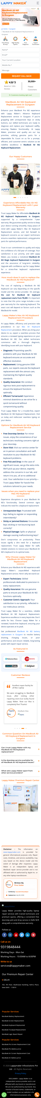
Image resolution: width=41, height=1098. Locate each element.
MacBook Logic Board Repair (12, 1034)
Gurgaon (12, 29)
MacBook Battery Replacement (13, 1016)
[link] (18, 966)
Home (5, 29)
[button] (15, 197)
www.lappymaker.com (11, 852)
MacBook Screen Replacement (13, 1021)
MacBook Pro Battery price (11, 1049)
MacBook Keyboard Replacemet (13, 1025)
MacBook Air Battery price (11, 1058)
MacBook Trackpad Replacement (14, 1030)
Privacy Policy (20, 1073)
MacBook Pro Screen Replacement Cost (16, 1044)
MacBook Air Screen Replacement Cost (16, 1053)
